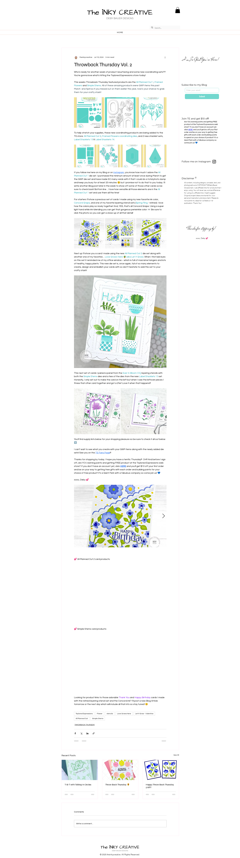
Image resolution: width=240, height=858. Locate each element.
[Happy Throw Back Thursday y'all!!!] (161, 770)
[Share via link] (93, 733)
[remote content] (120, 590)
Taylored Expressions (84, 714)
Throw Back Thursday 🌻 (117, 784)
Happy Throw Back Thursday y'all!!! (160, 786)
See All (176, 755)
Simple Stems (97, 718)
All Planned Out (82, 718)
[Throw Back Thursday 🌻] (120, 770)
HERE (190, 129)
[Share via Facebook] (75, 733)
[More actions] (165, 57)
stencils (110, 714)
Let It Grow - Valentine (144, 714)
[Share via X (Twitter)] (81, 733)
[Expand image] (89, 112)
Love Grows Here (124, 714)
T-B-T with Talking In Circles (78, 784)
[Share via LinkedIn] (87, 733)
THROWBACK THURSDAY (84, 725)
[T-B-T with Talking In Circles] (80, 770)
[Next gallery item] (163, 516)
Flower (99, 714)
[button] (177, 10)
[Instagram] (214, 161)
